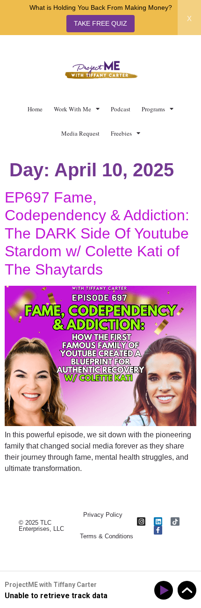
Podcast (120, 109)
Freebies (121, 133)
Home (35, 109)
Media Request (80, 133)
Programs (153, 109)
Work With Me (72, 109)
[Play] (165, 590)
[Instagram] (141, 521)
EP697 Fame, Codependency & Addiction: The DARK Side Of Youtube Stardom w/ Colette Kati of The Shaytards (97, 233)
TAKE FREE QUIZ (100, 23)
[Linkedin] (158, 521)
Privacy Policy (102, 514)
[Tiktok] (175, 521)
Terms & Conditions (106, 536)
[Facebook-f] (158, 530)
